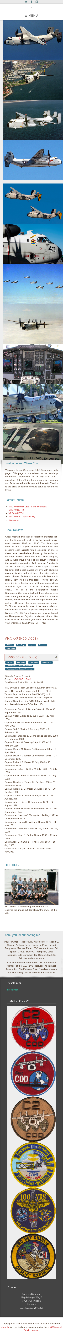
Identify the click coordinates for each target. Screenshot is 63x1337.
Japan (32, 645)
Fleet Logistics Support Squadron (20, 669)
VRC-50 (9, 645)
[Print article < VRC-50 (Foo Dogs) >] (56, 657)
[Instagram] (36, 2)
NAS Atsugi (46, 662)
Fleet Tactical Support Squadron (19, 666)
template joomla (62, 966)
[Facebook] (31, 2)
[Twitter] (26, 2)
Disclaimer (12, 990)
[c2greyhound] (31, 7)
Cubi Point (11, 648)
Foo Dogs (21, 645)
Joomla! (5, 1327)
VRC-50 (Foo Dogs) (22, 657)
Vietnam (42, 645)
